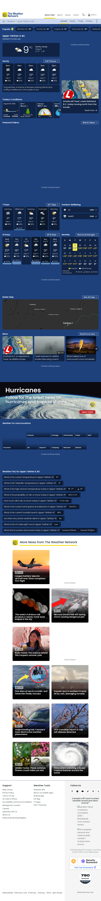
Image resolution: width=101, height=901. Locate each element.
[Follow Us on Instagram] (77, 791)
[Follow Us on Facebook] (72, 791)
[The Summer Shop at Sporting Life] (93, 443)
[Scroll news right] (96, 348)
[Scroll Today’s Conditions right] (59, 110)
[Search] (83, 15)
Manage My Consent (11, 805)
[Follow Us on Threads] (93, 791)
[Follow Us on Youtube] (82, 791)
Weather (11, 21)
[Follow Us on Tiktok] (88, 791)
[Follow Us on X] (98, 791)
